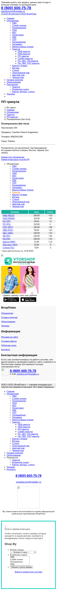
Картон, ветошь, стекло (23, 91)
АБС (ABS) (8, 233)
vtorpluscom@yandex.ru (13, 11)
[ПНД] (19, 564)
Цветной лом (18, 75)
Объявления (13, 20)
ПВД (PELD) (8, 215)
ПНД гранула (24, 54)
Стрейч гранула (25, 58)
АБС (14, 32)
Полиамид (17, 44)
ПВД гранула (24, 51)
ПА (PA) (6, 239)
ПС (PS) (7, 224)
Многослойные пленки (22, 46)
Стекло (15, 70)
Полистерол (18, 178)
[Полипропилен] (19, 562)
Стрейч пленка (19, 25)
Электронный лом (20, 72)
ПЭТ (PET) (8, 227)
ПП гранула (23, 56)
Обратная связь (8, 345)
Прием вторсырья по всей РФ (15, 159)
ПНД (14, 30)
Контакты (5, 349)
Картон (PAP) (9, 242)
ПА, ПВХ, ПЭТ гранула (28, 63)
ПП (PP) (7, 221)
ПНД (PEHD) (9, 218)
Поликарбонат (19, 42)
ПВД (14, 23)
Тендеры (11, 94)
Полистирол (18, 35)
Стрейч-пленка (19, 168)
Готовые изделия (15, 80)
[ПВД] (19, 557)
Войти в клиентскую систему (28, 572)
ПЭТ (14, 39)
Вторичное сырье (20, 89)
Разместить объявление (12, 157)
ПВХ (14, 37)
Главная (10, 18)
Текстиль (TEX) (10, 244)
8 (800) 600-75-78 (23, 371)
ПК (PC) (6, 236)
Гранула (16, 49)
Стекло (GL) (8, 247)
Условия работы (9, 341)
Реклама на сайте (9, 337)
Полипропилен (19, 28)
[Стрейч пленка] (19, 559)
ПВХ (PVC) (8, 230)
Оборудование (14, 82)
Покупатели (12, 84)
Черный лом (18, 77)
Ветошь (16, 68)
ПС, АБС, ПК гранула (28, 61)
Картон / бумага (19, 65)
